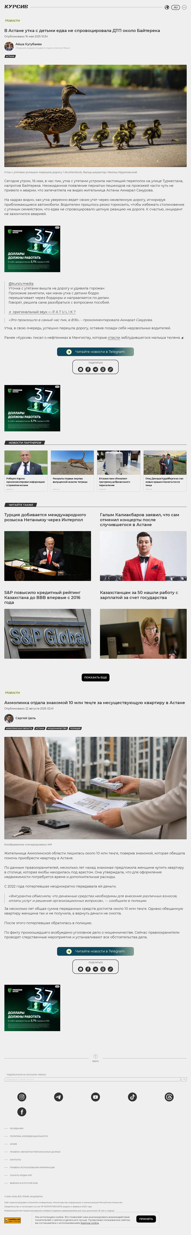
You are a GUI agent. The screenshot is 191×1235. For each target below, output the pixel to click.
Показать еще (95, 677)
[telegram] (58, 1097)
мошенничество (57, 728)
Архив (13, 1144)
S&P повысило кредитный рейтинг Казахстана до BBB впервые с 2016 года (42, 597)
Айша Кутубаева (28, 44)
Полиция (75, 728)
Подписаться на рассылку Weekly (26, 1075)
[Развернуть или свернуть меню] (184, 7)
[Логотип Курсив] (16, 6)
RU (176, 7)
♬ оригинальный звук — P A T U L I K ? (42, 312)
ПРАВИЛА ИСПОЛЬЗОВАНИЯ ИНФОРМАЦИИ (32, 1168)
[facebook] (21, 1111)
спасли (114, 338)
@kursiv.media (21, 284)
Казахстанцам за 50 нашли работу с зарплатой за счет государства (139, 595)
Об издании (16, 1128)
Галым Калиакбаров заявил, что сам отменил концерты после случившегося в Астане (139, 519)
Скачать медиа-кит (21, 1175)
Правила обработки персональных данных (35, 1152)
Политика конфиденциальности (29, 1136)
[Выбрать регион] (167, 7)
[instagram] (21, 1097)
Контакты (15, 1160)
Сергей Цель (25, 718)
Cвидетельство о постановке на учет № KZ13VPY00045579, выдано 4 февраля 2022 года (48, 1206)
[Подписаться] (184, 1079)
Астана (10, 56)
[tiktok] (132, 1097)
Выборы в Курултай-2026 (24, 1183)
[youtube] (95, 1097)
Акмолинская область (19, 728)
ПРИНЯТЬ (146, 1219)
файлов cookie (90, 1222)
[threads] (169, 1097)
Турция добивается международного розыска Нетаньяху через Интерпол (45, 517)
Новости (12, 20)
